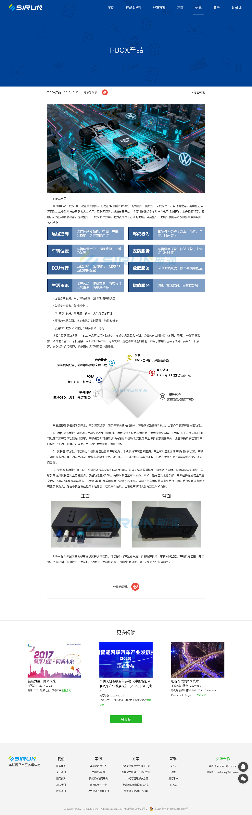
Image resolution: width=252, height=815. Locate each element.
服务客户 (173, 778)
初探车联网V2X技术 (185, 681)
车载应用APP (98, 772)
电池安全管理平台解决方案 (136, 766)
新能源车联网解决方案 (136, 791)
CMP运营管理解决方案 (136, 778)
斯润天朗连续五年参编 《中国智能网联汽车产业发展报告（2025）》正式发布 (125, 686)
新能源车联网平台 (98, 778)
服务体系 (61, 766)
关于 (216, 7)
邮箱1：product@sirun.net (223, 766)
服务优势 (61, 778)
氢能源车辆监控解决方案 (136, 784)
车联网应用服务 (98, 766)
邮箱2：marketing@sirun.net (223, 772)
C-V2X (173, 784)
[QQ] (243, 767)
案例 (111, 7)
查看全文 (66, 690)
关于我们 (61, 772)
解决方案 (159, 7)
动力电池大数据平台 (98, 791)
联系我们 (61, 791)
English (237, 7)
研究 (198, 7)
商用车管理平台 (98, 784)
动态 (180, 7)
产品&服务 (133, 7)
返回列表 (126, 719)
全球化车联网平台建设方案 (136, 772)
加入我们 (61, 784)
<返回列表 (198, 92)
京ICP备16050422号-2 (135, 808)
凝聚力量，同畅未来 (42, 681)
